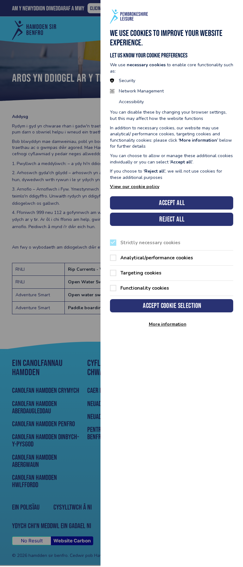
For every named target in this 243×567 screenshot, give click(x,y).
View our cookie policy (134, 187)
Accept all (172, 203)
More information (167, 324)
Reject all (172, 219)
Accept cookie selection (172, 306)
